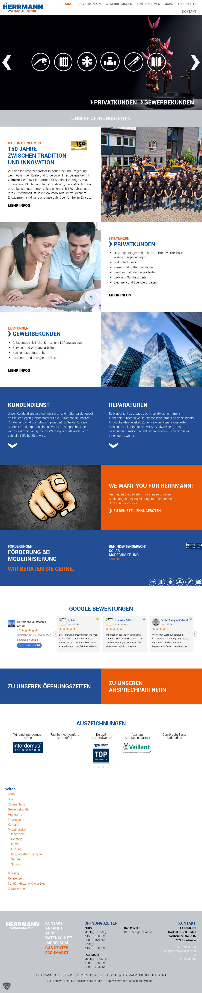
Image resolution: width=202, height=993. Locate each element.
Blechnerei (18, 834)
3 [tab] (98, 767)
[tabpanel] (27, 738)
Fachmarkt (56, 952)
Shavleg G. (121, 620)
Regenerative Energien (26, 854)
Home (68, 3)
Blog (11, 799)
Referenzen (15, 878)
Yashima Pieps (169, 620)
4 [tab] (103, 767)
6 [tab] (112, 767)
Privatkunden (89, 3)
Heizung (16, 839)
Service (16, 864)
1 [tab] (89, 767)
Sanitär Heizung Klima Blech (27, 883)
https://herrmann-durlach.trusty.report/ (130, 981)
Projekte (13, 873)
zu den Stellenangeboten (137, 510)
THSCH (72, 620)
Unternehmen (148, 3)
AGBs (11, 794)
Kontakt (189, 11)
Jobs (169, 3)
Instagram (189, 959)
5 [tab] (108, 767)
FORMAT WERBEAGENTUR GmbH (144, 975)
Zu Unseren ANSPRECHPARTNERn (137, 686)
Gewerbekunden (119, 3)
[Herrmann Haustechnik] (23, 11)
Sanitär (16, 859)
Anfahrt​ (54, 928)
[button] (7, 986)
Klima (15, 844)
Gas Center (56, 947)
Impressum (16, 819)
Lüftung (16, 849)
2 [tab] (93, 767)
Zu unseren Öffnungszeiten (49, 686)
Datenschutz (16, 804)
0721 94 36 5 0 (186, 947)
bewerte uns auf (28, 645)
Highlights (187, 3)
